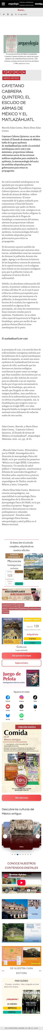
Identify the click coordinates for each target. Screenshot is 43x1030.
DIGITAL (12, 1012)
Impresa (19, 571)
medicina (20, 605)
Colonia (5, 612)
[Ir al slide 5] (23, 854)
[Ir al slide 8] (30, 854)
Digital (19, 583)
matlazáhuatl (34, 608)
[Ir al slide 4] (20, 854)
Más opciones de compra (21, 655)
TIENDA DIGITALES (26, 5)
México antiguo (11, 78)
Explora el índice (21, 663)
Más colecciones (21, 797)
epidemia (24, 608)
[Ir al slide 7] (28, 854)
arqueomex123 (8, 605)
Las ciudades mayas (22, 915)
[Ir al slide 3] (17, 854)
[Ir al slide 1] (12, 854)
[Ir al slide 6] (25, 854)
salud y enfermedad (10, 608)
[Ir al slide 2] (15, 854)
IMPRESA (12, 1008)
